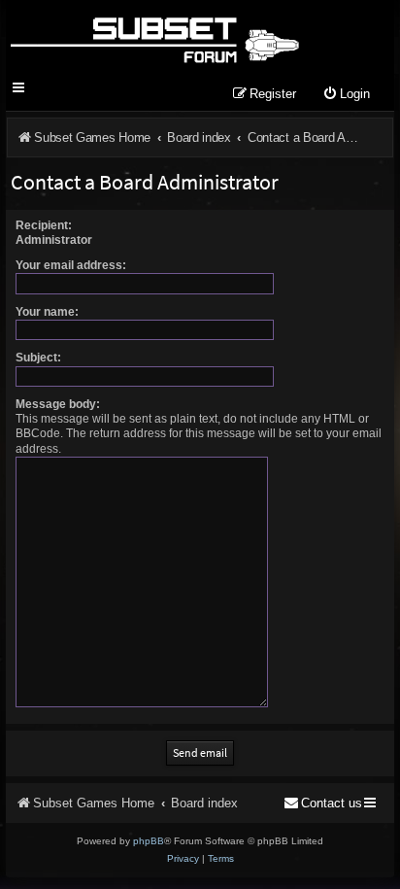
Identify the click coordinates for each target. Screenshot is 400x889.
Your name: (47, 312)
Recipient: (44, 225)
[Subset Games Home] (154, 37)
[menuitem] (346, 95)
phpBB (148, 841)
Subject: (38, 357)
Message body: (58, 404)
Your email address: (71, 265)
